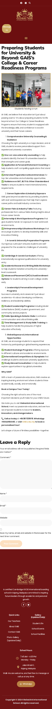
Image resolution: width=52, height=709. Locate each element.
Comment (5, 457)
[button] (29, 3)
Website (3, 517)
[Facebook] (21, 3)
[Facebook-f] (23, 604)
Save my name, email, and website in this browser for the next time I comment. (25, 535)
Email (3, 505)
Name (3, 493)
